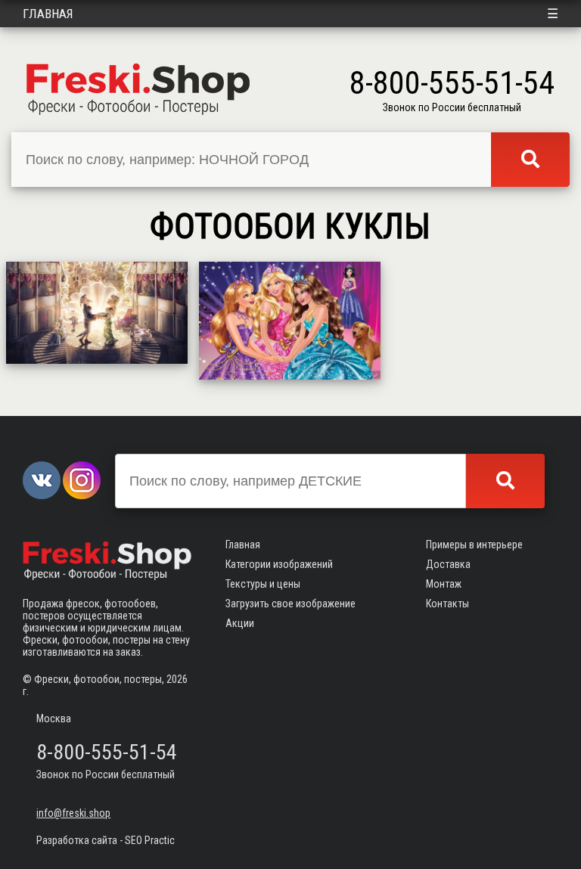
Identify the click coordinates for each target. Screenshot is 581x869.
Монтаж (443, 584)
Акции (239, 623)
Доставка (448, 564)
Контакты (447, 603)
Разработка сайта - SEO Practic (105, 840)
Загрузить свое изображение (290, 603)
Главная (48, 13)
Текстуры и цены (262, 584)
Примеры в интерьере (474, 544)
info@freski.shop (73, 813)
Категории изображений (279, 564)
